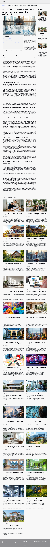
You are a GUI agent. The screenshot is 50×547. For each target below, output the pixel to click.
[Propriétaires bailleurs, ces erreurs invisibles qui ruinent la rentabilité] (42, 13)
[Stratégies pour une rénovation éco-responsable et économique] (36, 230)
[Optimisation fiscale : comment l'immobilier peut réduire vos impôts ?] (13, 359)
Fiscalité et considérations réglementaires (10, 44)
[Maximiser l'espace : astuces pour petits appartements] (13, 438)
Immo (7, 5)
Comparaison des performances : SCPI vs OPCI (11, 42)
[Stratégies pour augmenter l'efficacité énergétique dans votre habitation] (13, 334)
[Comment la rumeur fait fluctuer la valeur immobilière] (42, 29)
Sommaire (6, 36)
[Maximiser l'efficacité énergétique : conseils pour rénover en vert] (13, 255)
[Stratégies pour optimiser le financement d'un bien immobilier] (13, 515)
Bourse (25, 542)
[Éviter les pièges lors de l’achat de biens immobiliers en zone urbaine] (36, 385)
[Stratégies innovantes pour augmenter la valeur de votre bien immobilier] (13, 385)
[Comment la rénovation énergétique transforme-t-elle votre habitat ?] (36, 464)
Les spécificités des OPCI (7, 40)
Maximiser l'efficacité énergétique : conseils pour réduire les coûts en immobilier (36, 448)
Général (25, 545)
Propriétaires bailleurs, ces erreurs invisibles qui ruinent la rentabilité (42, 19)
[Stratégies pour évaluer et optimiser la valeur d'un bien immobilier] (36, 490)
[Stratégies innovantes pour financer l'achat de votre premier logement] (36, 334)
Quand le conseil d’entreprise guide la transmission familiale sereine (42, 50)
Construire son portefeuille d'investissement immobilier (12, 46)
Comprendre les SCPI (7, 38)
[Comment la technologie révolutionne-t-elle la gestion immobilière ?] (36, 359)
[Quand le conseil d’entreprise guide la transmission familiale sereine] (42, 45)
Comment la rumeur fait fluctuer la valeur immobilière (43, 35)
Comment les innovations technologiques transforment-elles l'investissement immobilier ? (14, 421)
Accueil (3, 5)
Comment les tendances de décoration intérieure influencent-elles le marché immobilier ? (14, 291)
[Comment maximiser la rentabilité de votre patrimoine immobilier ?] (36, 255)
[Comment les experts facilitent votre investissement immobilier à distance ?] (36, 281)
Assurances (25, 541)
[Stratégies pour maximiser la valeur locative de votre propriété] (13, 464)
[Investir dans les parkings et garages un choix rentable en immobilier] (13, 490)
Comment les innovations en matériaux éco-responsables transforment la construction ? (14, 317)
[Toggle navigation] (3, 1)
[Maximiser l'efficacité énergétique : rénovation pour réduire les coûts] (13, 230)
